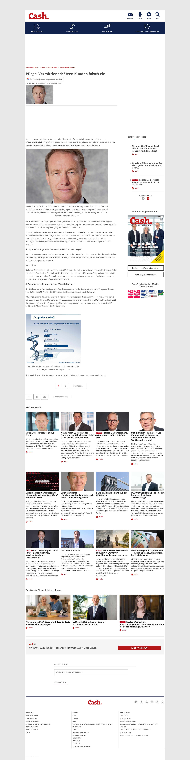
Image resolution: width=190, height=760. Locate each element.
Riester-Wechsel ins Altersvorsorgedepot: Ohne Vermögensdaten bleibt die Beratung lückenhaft (142, 624)
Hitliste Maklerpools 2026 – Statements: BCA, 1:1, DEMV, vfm (145, 182)
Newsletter (77, 738)
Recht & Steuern (32, 730)
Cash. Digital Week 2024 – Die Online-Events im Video (139, 724)
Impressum (77, 727)
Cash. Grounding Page (81, 746)
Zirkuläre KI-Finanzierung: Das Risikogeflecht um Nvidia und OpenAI (147, 165)
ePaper (75, 718)
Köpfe (28, 732)
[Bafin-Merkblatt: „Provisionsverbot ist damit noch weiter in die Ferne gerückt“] (77, 481)
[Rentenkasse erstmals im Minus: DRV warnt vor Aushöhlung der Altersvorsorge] (112, 539)
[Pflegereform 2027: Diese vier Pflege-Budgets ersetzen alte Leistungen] (48, 607)
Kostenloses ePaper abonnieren (145, 268)
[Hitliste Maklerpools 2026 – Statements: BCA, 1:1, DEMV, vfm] (135, 179)
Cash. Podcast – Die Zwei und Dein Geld (134, 735)
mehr (137, 154)
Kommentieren (60, 396)
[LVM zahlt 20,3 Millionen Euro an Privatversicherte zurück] (95, 607)
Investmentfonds (72, 31)
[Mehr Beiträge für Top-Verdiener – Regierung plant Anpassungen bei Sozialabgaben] (147, 539)
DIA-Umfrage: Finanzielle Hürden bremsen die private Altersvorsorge (147, 495)
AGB (74, 721)
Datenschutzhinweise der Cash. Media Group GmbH (92, 724)
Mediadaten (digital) (81, 732)
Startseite (78, 385)
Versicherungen (37, 31)
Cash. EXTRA (124, 716)
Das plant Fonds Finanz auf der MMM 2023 (111, 494)
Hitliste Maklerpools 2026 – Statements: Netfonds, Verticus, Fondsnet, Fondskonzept (42, 554)
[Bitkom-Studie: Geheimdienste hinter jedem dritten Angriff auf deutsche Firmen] (42, 481)
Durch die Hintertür (71, 550)
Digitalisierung (32, 727)
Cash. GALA (124, 727)
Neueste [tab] (131, 137)
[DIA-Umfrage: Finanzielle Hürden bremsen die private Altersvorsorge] (147, 481)
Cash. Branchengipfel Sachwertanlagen (135, 730)
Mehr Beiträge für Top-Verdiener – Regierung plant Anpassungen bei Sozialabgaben (147, 553)
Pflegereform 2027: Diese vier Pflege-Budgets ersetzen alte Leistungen (48, 623)
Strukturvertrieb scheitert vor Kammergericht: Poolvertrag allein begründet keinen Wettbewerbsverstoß (146, 436)
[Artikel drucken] (36, 397)
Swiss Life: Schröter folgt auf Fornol (40, 433)
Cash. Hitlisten (125, 732)
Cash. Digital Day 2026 (128, 721)
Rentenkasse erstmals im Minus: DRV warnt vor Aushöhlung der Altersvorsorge (112, 553)
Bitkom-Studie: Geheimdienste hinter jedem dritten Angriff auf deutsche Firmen (42, 495)
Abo (74, 716)
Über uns (76, 741)
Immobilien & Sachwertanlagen (147, 31)
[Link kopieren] (29, 397)
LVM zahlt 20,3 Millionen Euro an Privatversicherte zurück (89, 623)
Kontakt (76, 730)
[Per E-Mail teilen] (44, 397)
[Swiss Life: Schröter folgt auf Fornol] (42, 421)
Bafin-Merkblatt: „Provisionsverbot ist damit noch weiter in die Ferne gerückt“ (77, 495)
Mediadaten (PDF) (79, 735)
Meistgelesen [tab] (141, 137)
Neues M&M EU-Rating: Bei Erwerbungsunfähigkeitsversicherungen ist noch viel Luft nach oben (81, 435)
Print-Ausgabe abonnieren (146, 275)
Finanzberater (107, 31)
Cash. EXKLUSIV (125, 718)
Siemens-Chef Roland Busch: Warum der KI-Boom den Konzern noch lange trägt (146, 148)
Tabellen (76, 744)
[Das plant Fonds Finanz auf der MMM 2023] (112, 481)
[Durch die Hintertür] (77, 539)
